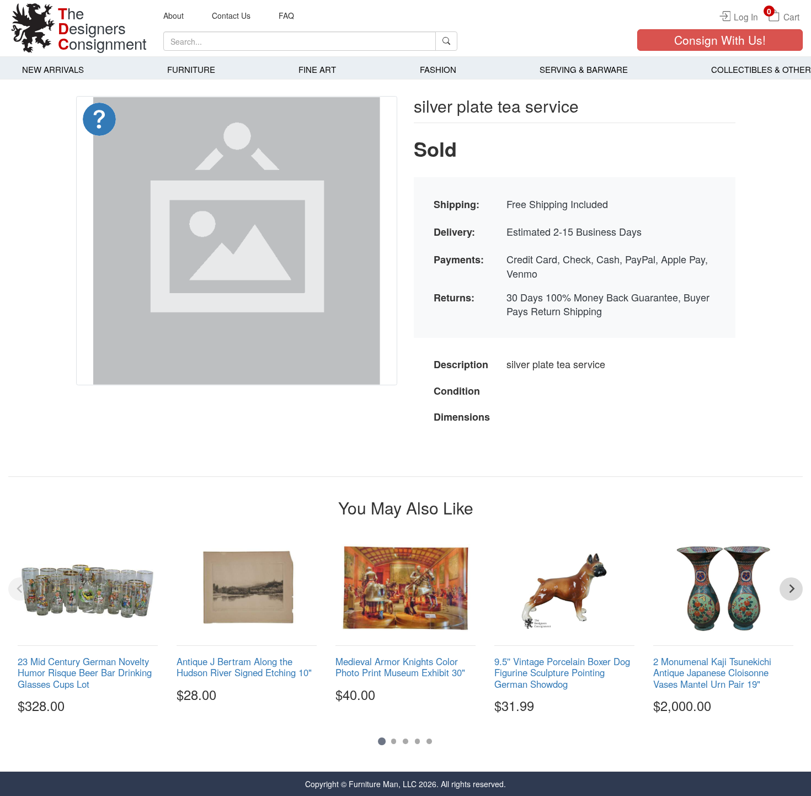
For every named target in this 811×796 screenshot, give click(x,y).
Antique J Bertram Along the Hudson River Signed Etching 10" (244, 667)
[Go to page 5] (429, 741)
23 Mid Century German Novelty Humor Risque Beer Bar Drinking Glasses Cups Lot (85, 672)
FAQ (286, 15)
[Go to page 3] (405, 741)
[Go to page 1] (381, 741)
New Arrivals (53, 69)
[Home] (33, 28)
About (173, 15)
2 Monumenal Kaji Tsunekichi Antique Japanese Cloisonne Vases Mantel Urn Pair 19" (712, 672)
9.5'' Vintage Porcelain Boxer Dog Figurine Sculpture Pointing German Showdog (562, 672)
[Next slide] (791, 589)
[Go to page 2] (394, 741)
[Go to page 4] (417, 741)
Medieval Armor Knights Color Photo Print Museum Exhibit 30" (400, 667)
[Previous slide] (19, 589)
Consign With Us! (720, 39)
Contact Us (231, 15)
